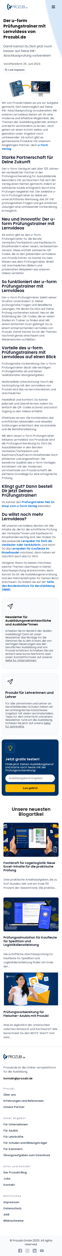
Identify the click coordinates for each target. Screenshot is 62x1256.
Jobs (7, 1179)
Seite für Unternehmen (20, 660)
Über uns (9, 1095)
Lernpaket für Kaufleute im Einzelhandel (26, 550)
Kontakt (9, 1185)
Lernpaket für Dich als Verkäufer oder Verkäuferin (27, 543)
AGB (6, 1215)
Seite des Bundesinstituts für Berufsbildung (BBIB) (28, 586)
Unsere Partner (14, 1107)
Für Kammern (13, 1149)
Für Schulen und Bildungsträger (25, 1143)
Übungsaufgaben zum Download (26, 1155)
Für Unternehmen (15, 1124)
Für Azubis (10, 1131)
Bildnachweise (13, 1221)
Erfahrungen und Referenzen (23, 1101)
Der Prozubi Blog (15, 1172)
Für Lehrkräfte (13, 1137)
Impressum (11, 1202)
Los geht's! (30, 788)
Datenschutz (12, 1208)
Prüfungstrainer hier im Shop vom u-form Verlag (28, 504)
